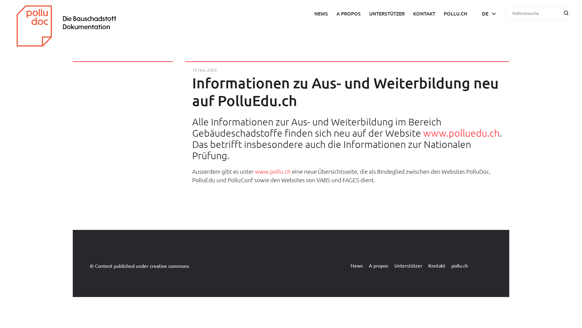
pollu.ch (455, 13)
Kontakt (424, 13)
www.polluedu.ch (461, 133)
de (485, 13)
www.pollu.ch (273, 171)
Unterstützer (387, 13)
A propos (348, 13)
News (321, 13)
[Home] (71, 44)
